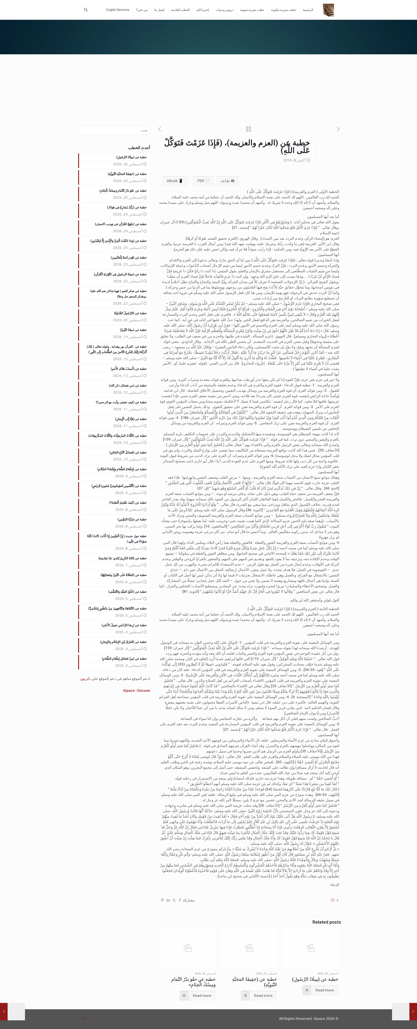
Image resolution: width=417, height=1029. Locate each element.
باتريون (85, 678)
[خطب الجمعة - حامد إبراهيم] (328, 10)
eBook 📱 (175, 181)
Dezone (143, 690)
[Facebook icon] (84, 1019)
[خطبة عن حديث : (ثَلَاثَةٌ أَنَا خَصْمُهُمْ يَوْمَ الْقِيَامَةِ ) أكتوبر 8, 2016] (404, 1011)
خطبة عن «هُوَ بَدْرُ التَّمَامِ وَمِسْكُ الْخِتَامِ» (193, 982)
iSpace (129, 690)
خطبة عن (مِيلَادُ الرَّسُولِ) (315, 979)
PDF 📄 (204, 181)
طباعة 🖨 (228, 181)
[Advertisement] (208, 86)
